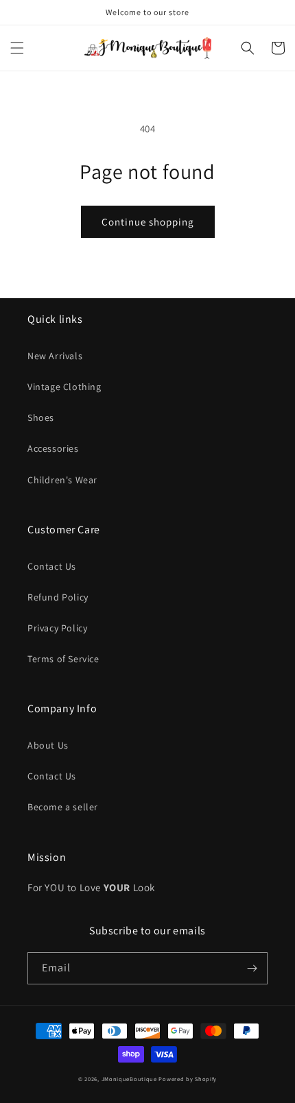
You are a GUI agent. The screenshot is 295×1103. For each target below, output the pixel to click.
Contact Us (51, 566)
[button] (17, 48)
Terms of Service (63, 659)
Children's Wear (62, 480)
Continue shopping (148, 221)
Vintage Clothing (64, 386)
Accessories (53, 448)
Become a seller (62, 807)
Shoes (40, 417)
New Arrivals (54, 356)
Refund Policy (57, 597)
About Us (48, 745)
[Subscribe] (252, 968)
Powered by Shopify (187, 1078)
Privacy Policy (57, 628)
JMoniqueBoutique (129, 1078)
